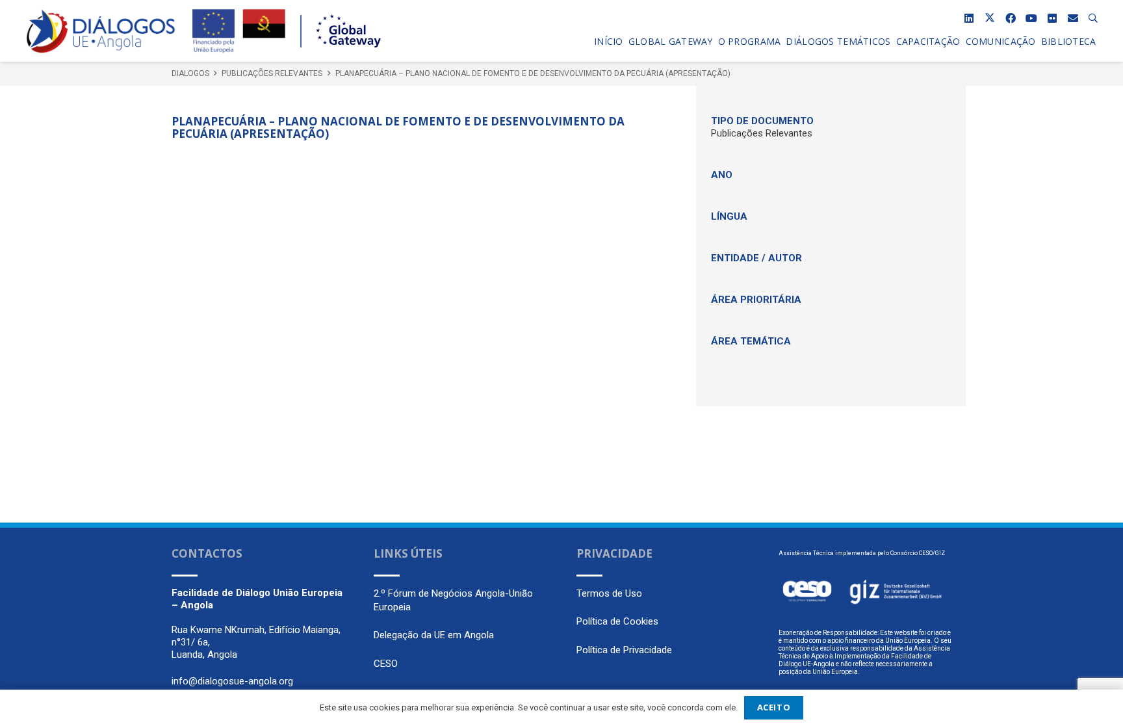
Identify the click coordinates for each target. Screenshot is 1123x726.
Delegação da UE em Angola (434, 635)
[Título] (1073, 18)
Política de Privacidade (624, 650)
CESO (386, 663)
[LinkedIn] (969, 18)
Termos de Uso (609, 593)
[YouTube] (1031, 18)
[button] (1093, 18)
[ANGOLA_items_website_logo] (101, 31)
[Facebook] (1010, 18)
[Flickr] (1052, 18)
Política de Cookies (617, 621)
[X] (989, 18)
